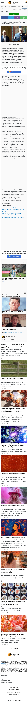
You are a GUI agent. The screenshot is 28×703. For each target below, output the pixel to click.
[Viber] (17, 17)
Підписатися (15, 72)
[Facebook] (4, 17)
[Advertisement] (14, 101)
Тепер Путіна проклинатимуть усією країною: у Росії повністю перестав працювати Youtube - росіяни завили (11, 213)
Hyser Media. (18, 700)
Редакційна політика (14, 689)
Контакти (14, 697)
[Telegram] (11, 17)
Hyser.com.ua (16, 660)
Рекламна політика (14, 694)
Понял (14, 14)
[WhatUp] (23, 17)
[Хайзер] (14, 2)
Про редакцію (14, 687)
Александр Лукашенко (11, 332)
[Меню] (2, 2)
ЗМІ (14, 136)
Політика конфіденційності (14, 692)
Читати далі (14, 648)
